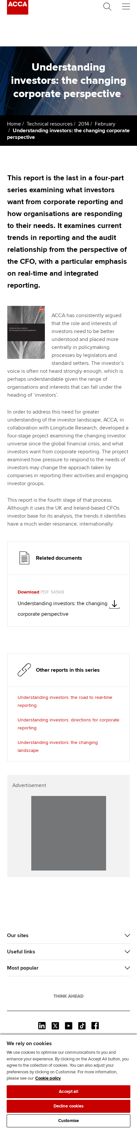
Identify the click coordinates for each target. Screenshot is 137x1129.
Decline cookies (69, 1106)
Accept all (68, 1091)
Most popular (23, 968)
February (105, 124)
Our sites (18, 935)
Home (14, 124)
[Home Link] (68, 996)
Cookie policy (48, 1078)
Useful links (21, 951)
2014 (83, 124)
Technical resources (49, 124)
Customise (68, 1120)
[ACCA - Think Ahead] (17, 13)
